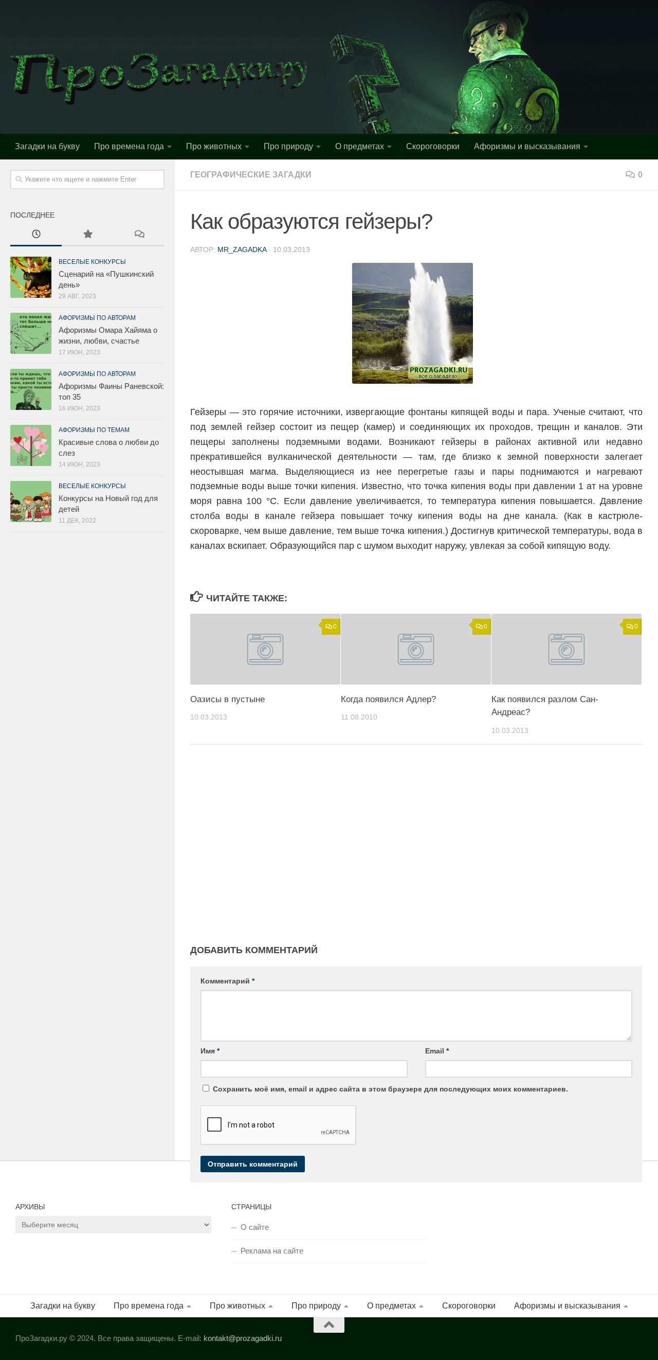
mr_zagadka (241, 249)
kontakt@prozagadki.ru (243, 1338)
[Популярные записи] (87, 235)
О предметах (359, 146)
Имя (210, 1051)
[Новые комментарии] (138, 235)
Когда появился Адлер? (388, 699)
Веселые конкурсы (92, 261)
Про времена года (129, 146)
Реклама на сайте (272, 1250)
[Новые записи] (36, 235)
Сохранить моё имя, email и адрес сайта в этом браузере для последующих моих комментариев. (390, 1089)
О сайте (255, 1227)
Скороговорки (433, 146)
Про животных (214, 146)
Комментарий (227, 981)
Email (437, 1051)
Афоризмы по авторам (97, 317)
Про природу (288, 146)
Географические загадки (251, 174)
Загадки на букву (47, 146)
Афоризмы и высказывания (527, 146)
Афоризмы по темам (94, 430)
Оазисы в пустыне (227, 699)
